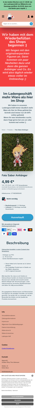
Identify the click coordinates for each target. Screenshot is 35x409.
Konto (29, 16)
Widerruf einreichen (8, 333)
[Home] (10, 16)
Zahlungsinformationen (9, 318)
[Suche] (31, 23)
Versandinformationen (8, 315)
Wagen (32, 16)
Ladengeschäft (6, 336)
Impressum (5, 321)
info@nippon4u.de (7, 371)
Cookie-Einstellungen (8, 348)
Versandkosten (23, 185)
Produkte (10, 130)
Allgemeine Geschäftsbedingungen (12, 324)
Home (3, 130)
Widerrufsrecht (6, 330)
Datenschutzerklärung (8, 327)
